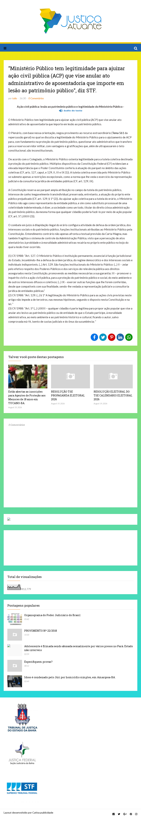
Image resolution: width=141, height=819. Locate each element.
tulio (14, 98)
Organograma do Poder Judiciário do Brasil (52, 615)
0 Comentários (36, 98)
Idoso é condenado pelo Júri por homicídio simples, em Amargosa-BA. (69, 677)
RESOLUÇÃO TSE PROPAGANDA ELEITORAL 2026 (68, 395)
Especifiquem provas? (38, 661)
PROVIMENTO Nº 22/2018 (40, 630)
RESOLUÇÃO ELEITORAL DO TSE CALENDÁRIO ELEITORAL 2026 (113, 395)
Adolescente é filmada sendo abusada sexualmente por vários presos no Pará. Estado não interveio (78, 648)
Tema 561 (118, 133)
